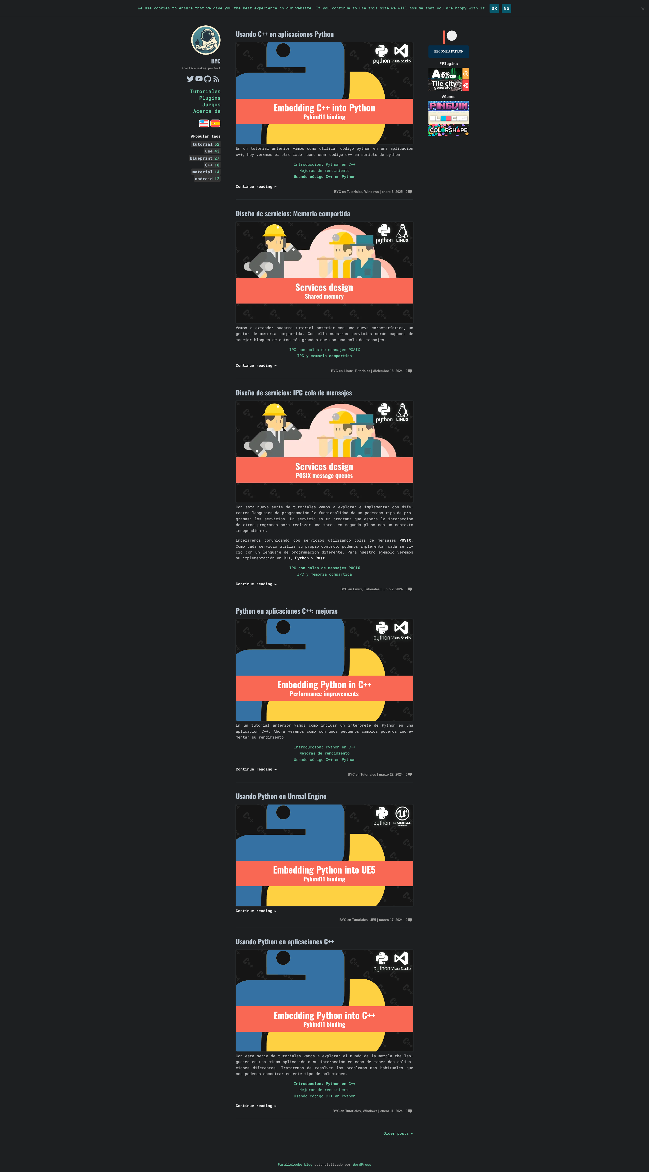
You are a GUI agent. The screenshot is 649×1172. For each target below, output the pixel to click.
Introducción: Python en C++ (324, 164)
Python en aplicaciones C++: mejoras (286, 611)
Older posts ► (398, 1133)
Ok (494, 8)
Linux (348, 371)
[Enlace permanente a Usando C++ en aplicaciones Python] (324, 142)
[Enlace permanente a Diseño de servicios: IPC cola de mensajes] (324, 501)
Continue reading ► (256, 186)
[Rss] (216, 80)
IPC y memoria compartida (324, 355)
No (506, 8)
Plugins (210, 97)
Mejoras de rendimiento (324, 170)
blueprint (205, 158)
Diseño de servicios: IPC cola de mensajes (294, 392)
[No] (642, 8)
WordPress (362, 1164)
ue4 (212, 151)
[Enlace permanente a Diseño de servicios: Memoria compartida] (324, 321)
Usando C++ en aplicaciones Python (285, 34)
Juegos (211, 104)
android (207, 178)
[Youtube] (199, 80)
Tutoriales (205, 91)
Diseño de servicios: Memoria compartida (293, 213)
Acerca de (207, 111)
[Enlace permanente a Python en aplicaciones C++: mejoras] (324, 719)
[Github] (207, 80)
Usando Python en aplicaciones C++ (285, 941)
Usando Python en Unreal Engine (281, 796)
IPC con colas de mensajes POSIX (324, 349)
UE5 (373, 920)
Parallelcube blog (295, 1164)
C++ (212, 165)
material (206, 171)
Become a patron (448, 51)
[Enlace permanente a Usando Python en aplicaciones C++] (324, 1049)
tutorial (206, 144)
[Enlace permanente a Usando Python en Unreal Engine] (324, 904)
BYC (216, 61)
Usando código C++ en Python (324, 176)
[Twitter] (190, 80)
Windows (371, 192)
